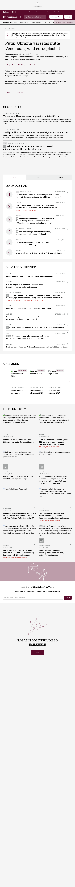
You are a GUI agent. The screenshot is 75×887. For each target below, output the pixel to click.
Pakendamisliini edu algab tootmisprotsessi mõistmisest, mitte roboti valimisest (28, 147)
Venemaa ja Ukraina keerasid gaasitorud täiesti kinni (31, 116)
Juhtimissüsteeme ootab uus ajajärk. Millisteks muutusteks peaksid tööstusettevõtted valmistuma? (53, 442)
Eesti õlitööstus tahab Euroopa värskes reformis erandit (28, 308)
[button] (33, 598)
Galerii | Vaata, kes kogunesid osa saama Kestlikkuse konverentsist (36, 328)
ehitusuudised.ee (58, 12)
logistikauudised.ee (35, 12)
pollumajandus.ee (22, 12)
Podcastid (52, 22)
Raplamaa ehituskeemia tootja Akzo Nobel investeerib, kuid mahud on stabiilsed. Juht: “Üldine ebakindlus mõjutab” (19, 515)
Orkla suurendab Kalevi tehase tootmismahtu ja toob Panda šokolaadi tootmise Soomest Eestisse (54, 515)
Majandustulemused (23, 229)
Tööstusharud (24, 22)
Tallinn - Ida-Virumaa (37, 388)
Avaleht (6, 22)
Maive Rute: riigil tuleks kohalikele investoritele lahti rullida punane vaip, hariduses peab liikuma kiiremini (18, 552)
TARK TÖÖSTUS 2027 (39, 22)
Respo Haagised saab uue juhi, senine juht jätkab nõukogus (29, 276)
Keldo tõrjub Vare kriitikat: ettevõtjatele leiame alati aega (39, 253)
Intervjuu (7, 508)
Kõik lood (13, 22)
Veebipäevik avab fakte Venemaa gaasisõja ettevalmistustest (36, 132)
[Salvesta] (67, 192)
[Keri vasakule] (5, 381)
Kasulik (18, 202)
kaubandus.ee (47, 12)
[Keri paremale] (69, 381)
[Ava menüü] (12, 12)
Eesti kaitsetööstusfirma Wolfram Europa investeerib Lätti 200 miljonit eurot (37, 347)
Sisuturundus (13, 143)
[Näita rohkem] (66, 12)
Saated (9, 333)
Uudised (6, 113)
